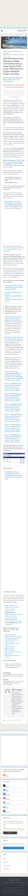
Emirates (11, 617)
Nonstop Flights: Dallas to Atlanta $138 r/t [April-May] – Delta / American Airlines (13, 675)
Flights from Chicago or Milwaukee (13, 636)
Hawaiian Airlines (17, 614)
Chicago (13, 387)
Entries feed (5, 862)
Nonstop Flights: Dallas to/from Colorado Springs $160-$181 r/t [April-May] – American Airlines (13, 683)
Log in (4, 858)
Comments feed (6, 865)
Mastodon (7, 794)
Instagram (7, 799)
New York (7, 376)
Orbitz (6, 477)
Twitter (7, 807)
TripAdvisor (15, 619)
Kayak (6, 478)
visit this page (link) (15, 96)
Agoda (19, 621)
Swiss (12, 616)
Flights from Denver (10, 648)
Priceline (16, 472)
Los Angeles (9, 378)
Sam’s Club (8, 153)
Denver (13, 380)
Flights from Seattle (9, 641)
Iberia (11, 614)
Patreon (7, 775)
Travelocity (16, 473)
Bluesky (7, 790)
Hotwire (11, 477)
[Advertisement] (14, 14)
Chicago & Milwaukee (17, 376)
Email (4, 827)
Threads (7, 786)
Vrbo (15, 612)
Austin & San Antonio (15, 375)
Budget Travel (8, 664)
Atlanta (18, 380)
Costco (22, 151)
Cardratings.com (9, 624)
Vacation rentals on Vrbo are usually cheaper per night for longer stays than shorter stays (13, 318)
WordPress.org (6, 869)
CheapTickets (17, 477)
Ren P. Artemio (21, 54)
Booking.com (14, 621)
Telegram (7, 803)
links (6, 309)
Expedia (20, 475)
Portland (20, 378)
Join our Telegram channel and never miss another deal (13, 249)
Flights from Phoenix (10, 646)
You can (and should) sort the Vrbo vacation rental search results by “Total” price (14, 338)
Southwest (10, 79)
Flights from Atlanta (10, 650)
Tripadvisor (8, 475)
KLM (15, 617)
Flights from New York (10, 634)
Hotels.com (7, 621)
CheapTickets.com (9, 610)
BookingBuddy (9, 473)
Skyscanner (14, 475)
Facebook (7, 812)
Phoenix (8, 380)
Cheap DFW (22, 30)
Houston (18, 373)
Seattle (15, 378)
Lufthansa (7, 616)
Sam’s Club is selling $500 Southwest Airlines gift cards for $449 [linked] (14, 162)
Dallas (6, 375)
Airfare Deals (9, 720)
